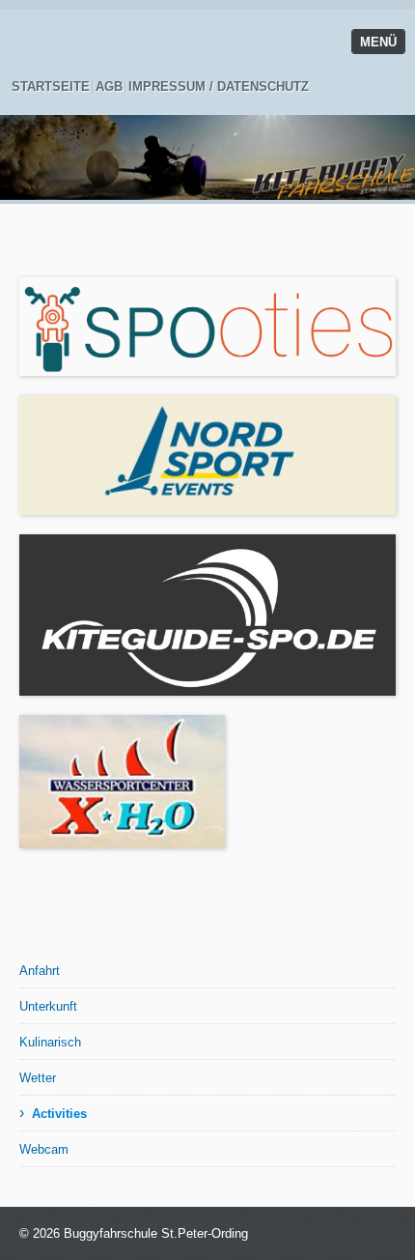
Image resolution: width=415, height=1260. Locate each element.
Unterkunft (48, 1006)
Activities (59, 1113)
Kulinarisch (50, 1042)
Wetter (37, 1078)
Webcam (44, 1149)
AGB (109, 86)
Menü (378, 42)
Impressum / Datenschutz (218, 86)
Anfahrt (39, 970)
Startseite (51, 86)
